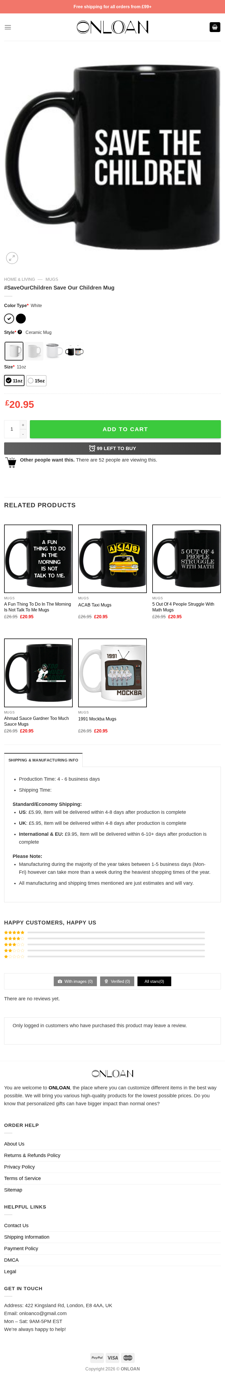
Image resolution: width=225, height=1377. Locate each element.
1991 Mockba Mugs (97, 718)
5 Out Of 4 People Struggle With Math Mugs (183, 607)
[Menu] (8, 27)
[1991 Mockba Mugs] (112, 672)
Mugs (52, 279)
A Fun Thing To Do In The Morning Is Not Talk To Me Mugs (37, 607)
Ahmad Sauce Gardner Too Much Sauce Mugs (36, 721)
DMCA (11, 1260)
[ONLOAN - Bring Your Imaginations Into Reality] (112, 27)
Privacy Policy (19, 1167)
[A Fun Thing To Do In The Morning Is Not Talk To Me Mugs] (38, 558)
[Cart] (215, 27)
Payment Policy (21, 1248)
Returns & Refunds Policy (32, 1155)
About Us (14, 1144)
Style (12, 332)
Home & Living (19, 279)
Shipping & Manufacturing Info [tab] (43, 760)
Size (9, 366)
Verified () (120, 981)
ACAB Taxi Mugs (94, 604)
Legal (10, 1271)
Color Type (16, 305)
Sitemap (13, 1190)
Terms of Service (22, 1178)
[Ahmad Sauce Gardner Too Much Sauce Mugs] (38, 672)
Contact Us (16, 1225)
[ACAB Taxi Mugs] (112, 558)
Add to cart (125, 429)
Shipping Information (26, 1237)
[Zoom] (12, 258)
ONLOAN (59, 1087)
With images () (78, 981)
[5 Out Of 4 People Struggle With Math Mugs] (186, 558)
